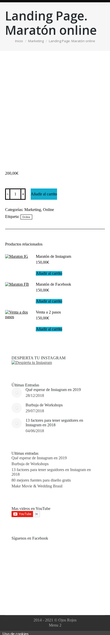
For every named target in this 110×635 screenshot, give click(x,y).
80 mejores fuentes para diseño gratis (41, 480)
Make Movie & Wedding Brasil (37, 486)
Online (48, 209)
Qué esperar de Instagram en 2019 (53, 389)
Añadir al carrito (44, 194)
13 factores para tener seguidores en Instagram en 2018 (54, 422)
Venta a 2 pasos (48, 312)
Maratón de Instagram (53, 256)
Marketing (32, 209)
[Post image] (17, 392)
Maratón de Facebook (53, 284)
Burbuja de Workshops (44, 405)
